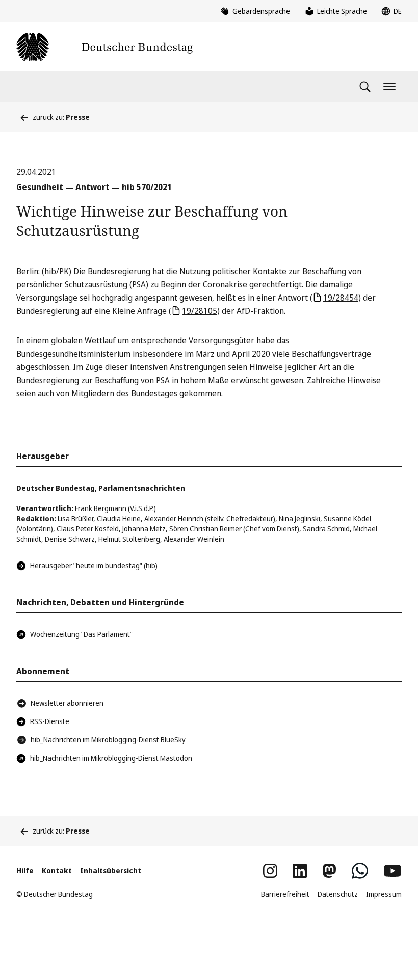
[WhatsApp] (360, 871)
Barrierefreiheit (285, 894)
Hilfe (25, 870)
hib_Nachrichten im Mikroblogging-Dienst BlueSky (108, 739)
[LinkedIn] (300, 871)
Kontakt (57, 870)
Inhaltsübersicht (110, 870)
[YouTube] (392, 871)
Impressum (384, 894)
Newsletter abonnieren (67, 703)
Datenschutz (338, 894)
